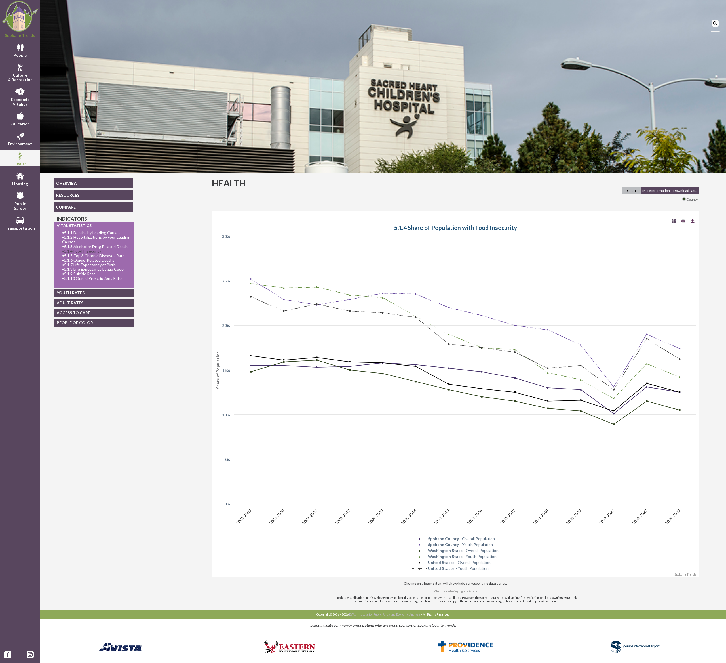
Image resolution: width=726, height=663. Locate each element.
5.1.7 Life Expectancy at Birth (89, 265)
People (20, 55)
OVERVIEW (67, 183)
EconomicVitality (20, 101)
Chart (631, 190)
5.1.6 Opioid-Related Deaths (88, 260)
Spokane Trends (20, 35)
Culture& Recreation (20, 77)
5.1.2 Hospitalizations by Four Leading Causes (96, 239)
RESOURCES (67, 195)
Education (20, 123)
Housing (20, 183)
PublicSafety (20, 206)
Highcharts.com (468, 591)
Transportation (20, 228)
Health (20, 163)
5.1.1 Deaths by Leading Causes (91, 232)
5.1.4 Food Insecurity (81, 251)
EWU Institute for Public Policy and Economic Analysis (385, 614)
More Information (656, 190)
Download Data (685, 190)
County (692, 199)
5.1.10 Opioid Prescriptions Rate (92, 278)
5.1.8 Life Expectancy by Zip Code (93, 269)
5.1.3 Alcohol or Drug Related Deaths (96, 246)
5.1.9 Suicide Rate (79, 274)
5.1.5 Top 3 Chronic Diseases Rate (93, 255)
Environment (20, 143)
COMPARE (66, 207)
